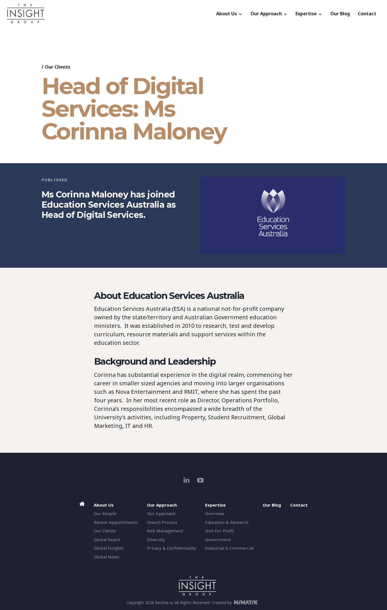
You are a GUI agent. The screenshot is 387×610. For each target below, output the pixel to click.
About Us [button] (227, 13)
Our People (105, 513)
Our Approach (161, 513)
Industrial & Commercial (229, 548)
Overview (214, 513)
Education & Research (226, 522)
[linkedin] (186, 480)
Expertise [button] (306, 13)
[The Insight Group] (109, 14)
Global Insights (109, 548)
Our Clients (57, 67)
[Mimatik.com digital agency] (247, 602)
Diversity (156, 539)
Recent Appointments (116, 522)
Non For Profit (219, 531)
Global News (106, 557)
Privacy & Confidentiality (171, 548)
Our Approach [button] (266, 13)
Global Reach (107, 539)
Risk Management (165, 531)
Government (218, 539)
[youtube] (200, 480)
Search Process (162, 522)
